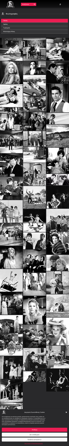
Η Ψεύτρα (11, 115)
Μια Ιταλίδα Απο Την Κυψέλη (11, 39)
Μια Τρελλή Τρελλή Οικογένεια (11, 232)
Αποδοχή (34, 429)
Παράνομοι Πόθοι (11, 388)
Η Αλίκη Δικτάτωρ (57, 303)
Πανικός (58, 280)
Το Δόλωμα (58, 329)
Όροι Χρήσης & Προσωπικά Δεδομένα (34, 443)
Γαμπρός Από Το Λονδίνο (34, 408)
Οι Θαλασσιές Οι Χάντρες (34, 308)
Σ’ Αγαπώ (57, 218)
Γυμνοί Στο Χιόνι (57, 260)
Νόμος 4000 (34, 334)
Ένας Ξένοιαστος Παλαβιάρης (57, 39)
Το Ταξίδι (57, 195)
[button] (66, 412)
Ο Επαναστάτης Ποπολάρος (34, 282)
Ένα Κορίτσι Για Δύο (11, 342)
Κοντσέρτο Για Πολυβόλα (11, 301)
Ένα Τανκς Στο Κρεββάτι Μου (34, 259)
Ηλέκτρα (34, 239)
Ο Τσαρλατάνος (58, 401)
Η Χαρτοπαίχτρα (57, 355)
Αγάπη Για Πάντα (11, 365)
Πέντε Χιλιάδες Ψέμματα (57, 177)
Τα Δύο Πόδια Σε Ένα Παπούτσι (11, 85)
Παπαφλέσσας (34, 374)
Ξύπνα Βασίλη (34, 195)
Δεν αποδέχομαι (34, 434)
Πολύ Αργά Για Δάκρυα (58, 241)
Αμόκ (57, 132)
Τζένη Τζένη (34, 172)
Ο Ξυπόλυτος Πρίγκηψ (34, 218)
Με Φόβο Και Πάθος (11, 255)
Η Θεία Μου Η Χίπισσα (11, 209)
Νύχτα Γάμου (34, 81)
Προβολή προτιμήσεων (34, 439)
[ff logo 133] (10, 1)
